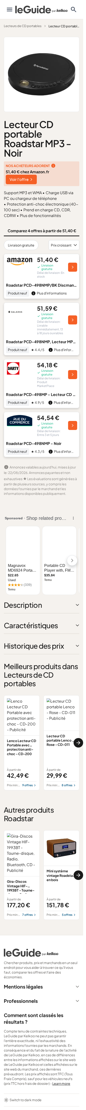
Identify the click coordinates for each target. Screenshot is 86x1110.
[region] (41, 742)
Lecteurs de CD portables (23, 26)
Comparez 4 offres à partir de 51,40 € (42, 230)
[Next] (78, 743)
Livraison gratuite (21, 245)
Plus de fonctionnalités (40, 215)
